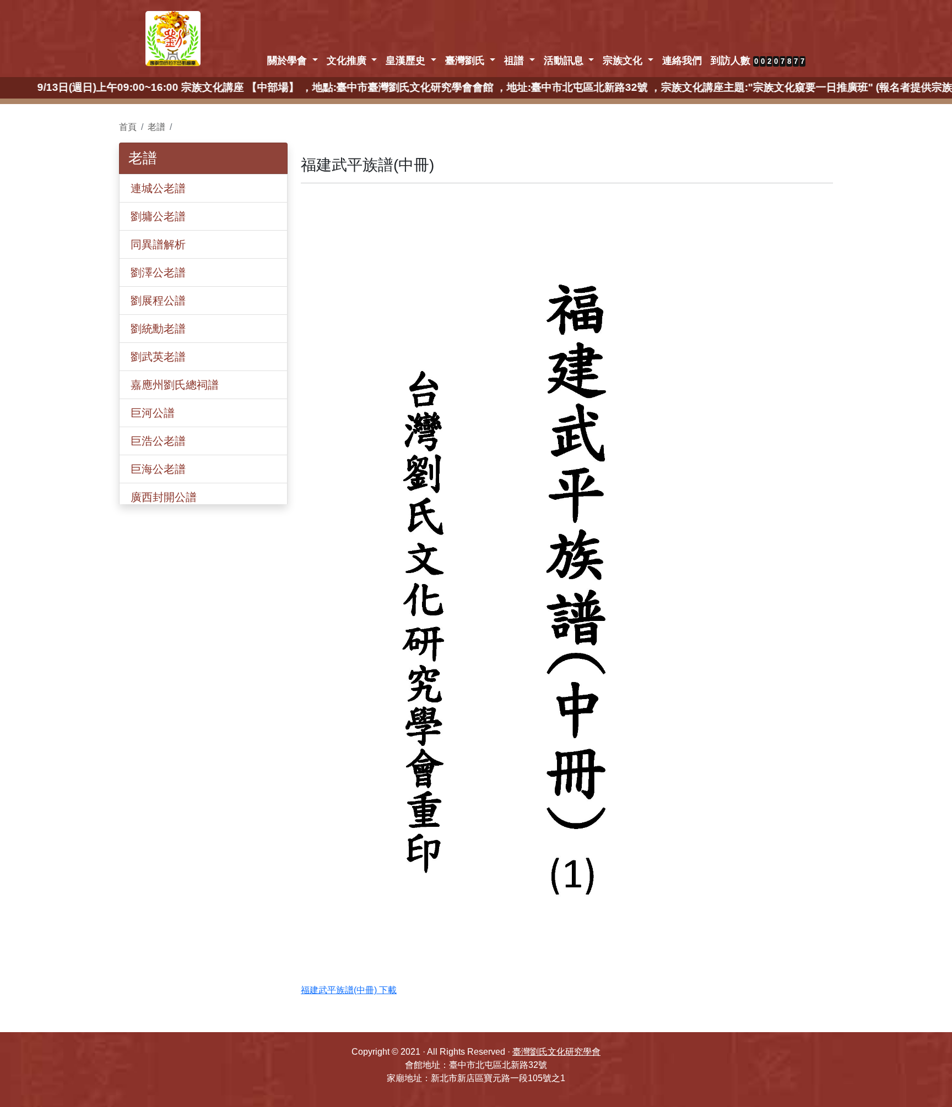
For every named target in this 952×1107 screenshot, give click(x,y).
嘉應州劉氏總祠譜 (175, 385)
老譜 (156, 127)
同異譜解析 (158, 244)
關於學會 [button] (288, 60)
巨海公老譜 (158, 469)
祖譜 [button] (515, 60)
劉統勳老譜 (158, 329)
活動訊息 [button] (565, 60)
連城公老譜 (158, 188)
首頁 (128, 127)
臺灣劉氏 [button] (466, 60)
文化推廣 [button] (348, 60)
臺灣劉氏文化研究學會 (556, 1051)
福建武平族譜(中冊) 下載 (349, 990)
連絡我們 (682, 60)
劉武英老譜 (158, 357)
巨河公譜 (153, 413)
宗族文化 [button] (624, 60)
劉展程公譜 (158, 301)
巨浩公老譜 (158, 441)
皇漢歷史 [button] (407, 60)
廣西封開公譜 (164, 497)
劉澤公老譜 (158, 272)
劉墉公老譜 (158, 216)
